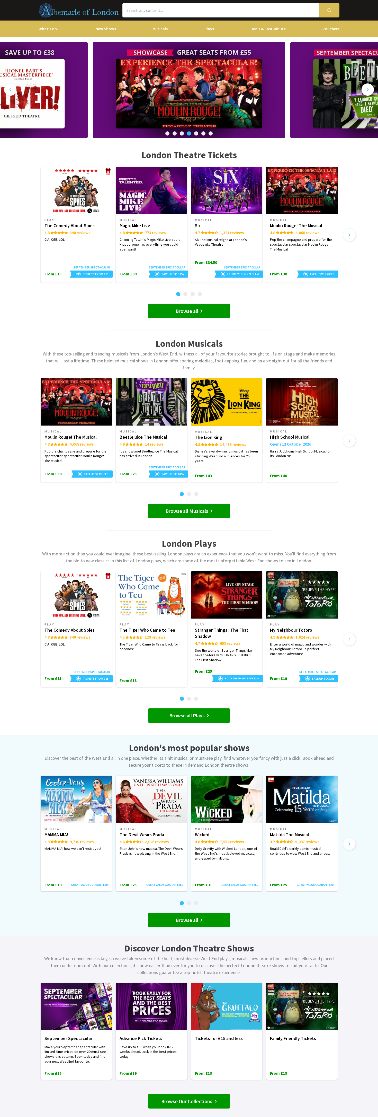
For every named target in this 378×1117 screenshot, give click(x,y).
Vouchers (330, 28)
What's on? (49, 28)
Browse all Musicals (187, 511)
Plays (209, 28)
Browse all (187, 311)
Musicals (160, 28)
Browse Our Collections (186, 1101)
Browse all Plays (187, 715)
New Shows (105, 28)
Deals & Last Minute (268, 28)
